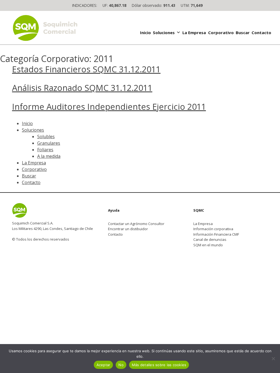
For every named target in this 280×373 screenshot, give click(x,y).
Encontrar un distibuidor (128, 228)
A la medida (48, 156)
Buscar (243, 32)
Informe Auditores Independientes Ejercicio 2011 (109, 106)
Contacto (261, 32)
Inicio (145, 32)
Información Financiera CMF (216, 234)
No (121, 365)
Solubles (46, 137)
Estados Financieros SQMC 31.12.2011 (86, 69)
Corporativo (221, 32)
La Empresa (194, 32)
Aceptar (103, 365)
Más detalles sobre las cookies (159, 365)
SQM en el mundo (208, 244)
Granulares (48, 143)
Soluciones (164, 32)
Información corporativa (213, 228)
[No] (273, 358)
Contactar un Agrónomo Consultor (136, 223)
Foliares (45, 150)
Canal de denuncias (209, 239)
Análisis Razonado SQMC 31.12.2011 (82, 87)
